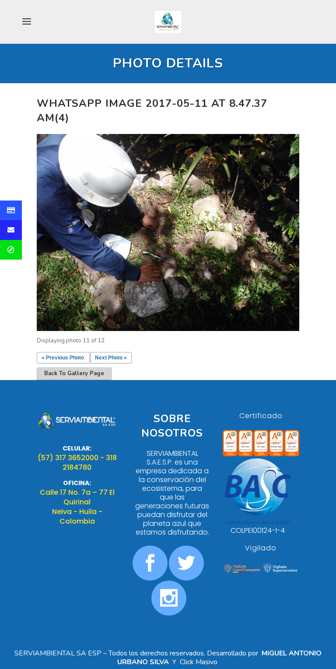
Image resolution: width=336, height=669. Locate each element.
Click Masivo (199, 662)
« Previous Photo (63, 358)
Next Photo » (111, 358)
